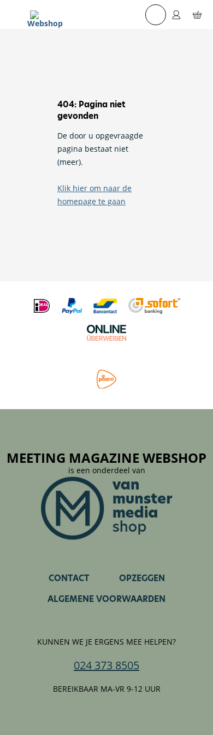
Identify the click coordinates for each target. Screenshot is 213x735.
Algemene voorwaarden (106, 599)
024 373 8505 (106, 665)
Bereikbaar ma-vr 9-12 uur (107, 689)
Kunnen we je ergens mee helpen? (106, 642)
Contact (69, 578)
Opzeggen (142, 578)
